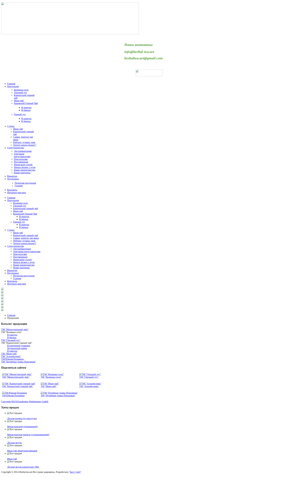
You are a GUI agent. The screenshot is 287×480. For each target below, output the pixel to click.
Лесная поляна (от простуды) (22, 418)
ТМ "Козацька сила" (51, 377)
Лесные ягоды (14, 442)
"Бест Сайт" (75, 472)
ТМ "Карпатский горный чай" (17, 386)
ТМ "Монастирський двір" (15, 377)
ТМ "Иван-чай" (49, 386)
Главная (11, 315)
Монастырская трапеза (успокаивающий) (28, 434)
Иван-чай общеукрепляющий (22, 450)
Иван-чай (12, 459)
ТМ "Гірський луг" (89, 377)
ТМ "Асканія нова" (89, 386)
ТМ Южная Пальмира (13, 395)
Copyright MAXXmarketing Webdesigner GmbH (24, 401)
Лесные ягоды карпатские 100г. (23, 467)
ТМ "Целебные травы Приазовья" (58, 395)
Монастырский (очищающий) (22, 426)
